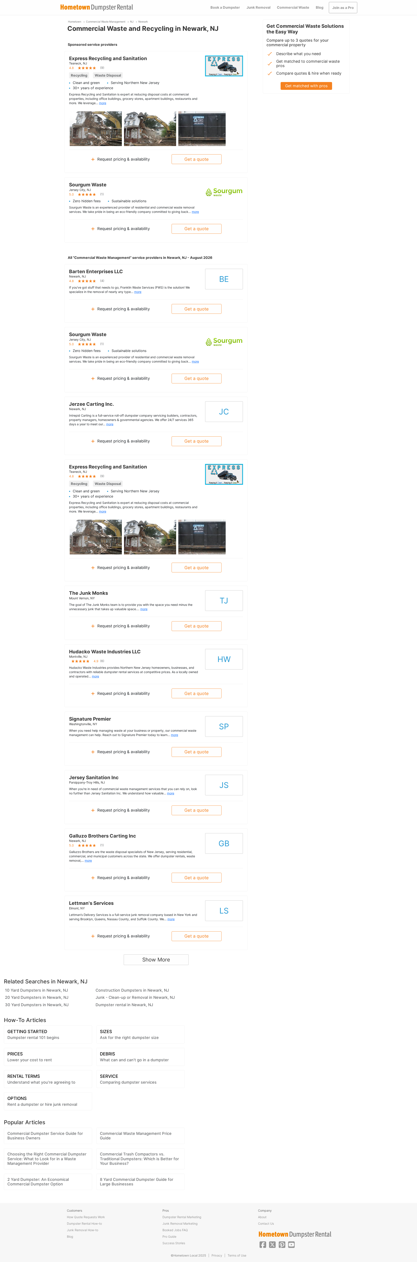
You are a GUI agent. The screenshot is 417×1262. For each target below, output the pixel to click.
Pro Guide (169, 1236)
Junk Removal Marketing (180, 1223)
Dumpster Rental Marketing (181, 1217)
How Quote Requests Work (86, 1217)
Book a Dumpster (225, 7)
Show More (156, 959)
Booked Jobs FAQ (175, 1230)
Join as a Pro (343, 7)
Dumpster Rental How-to (84, 1223)
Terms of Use (237, 1255)
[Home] (97, 7)
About (262, 1217)
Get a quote (196, 159)
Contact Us (266, 1223)
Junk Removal (258, 7)
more (102, 103)
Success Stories (173, 1243)
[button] (262, 1244)
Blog (319, 7)
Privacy (217, 1255)
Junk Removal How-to (82, 1230)
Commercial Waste (293, 7)
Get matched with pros (306, 86)
